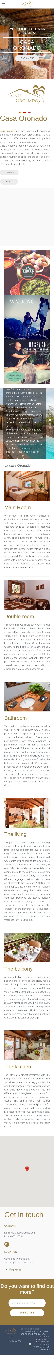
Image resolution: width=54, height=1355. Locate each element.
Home (11, 1337)
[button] (27, 1169)
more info (27, 282)
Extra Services (50, 427)
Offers (9, 172)
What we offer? (50, 424)
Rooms (9, 182)
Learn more (27, 58)
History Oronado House (50, 420)
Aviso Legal (15, 1341)
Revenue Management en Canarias (43, 1339)
